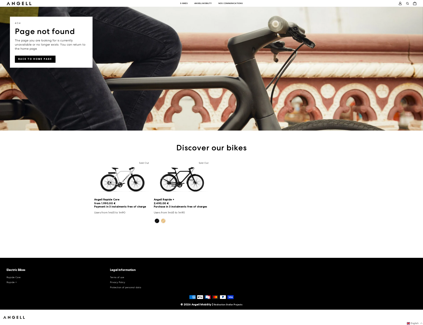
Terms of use (117, 277)
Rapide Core (13, 277)
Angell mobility (203, 3)
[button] (414, 323)
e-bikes (184, 3)
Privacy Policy (117, 282)
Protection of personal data (125, 287)
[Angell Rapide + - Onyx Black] (156, 220)
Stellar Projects (234, 304)
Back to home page (35, 59)
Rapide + (12, 282)
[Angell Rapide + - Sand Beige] (163, 220)
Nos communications (230, 3)
